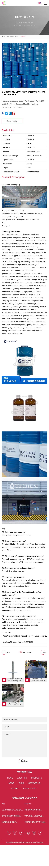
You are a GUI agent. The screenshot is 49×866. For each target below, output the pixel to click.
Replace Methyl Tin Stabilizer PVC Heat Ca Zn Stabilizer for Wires (15, 704)
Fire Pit (27, 804)
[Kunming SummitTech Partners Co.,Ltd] (4, 3)
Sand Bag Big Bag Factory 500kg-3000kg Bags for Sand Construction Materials (38, 680)
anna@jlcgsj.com (38, 842)
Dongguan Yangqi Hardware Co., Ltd (32, 810)
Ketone (17, 37)
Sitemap (15, 788)
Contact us (34, 783)
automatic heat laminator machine (10, 822)
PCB (3, 804)
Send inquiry (12, 121)
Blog (21, 783)
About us (22, 778)
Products (10, 37)
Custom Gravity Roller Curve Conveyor (35, 822)
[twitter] (21, 833)
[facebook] (9, 833)
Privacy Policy (31, 788)
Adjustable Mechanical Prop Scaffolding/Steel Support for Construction (15, 680)
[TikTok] (40, 833)
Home (3, 37)
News (11, 783)
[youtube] (28, 833)
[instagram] (34, 833)
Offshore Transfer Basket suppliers (11, 816)
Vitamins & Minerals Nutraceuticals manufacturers (33, 816)
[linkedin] (15, 833)
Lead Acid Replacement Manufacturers (12, 810)
